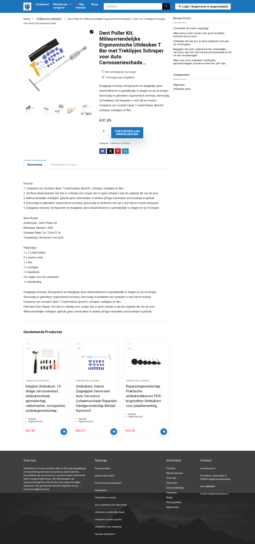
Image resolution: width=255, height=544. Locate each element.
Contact (171, 468)
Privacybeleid (173, 502)
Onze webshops (175, 487)
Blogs (94, 4)
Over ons (171, 478)
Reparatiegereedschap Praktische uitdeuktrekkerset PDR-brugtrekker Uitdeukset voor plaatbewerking (144, 396)
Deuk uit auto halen (105, 475)
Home (26, 19)
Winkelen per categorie (60, 6)
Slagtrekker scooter (105, 497)
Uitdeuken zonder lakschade (110, 512)
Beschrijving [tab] (35, 164)
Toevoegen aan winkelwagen (127, 133)
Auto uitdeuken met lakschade (111, 505)
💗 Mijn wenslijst (81, 6)
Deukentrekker (102, 468)
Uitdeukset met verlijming (108, 526)
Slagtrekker (101, 490)
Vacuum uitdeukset (105, 534)
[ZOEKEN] (166, 6)
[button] (91, 32)
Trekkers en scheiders (48, 19)
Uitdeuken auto (182, 88)
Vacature (171, 492)
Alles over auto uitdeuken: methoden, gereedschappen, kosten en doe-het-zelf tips (199, 62)
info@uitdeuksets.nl (217, 493)
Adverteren (172, 507)
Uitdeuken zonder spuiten (108, 519)
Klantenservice (174, 473)
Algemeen (179, 84)
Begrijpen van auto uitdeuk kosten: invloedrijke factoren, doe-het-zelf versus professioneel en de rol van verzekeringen (202, 52)
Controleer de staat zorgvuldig (190, 28)
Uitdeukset (42, 4)
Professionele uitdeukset (108, 483)
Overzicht (171, 482)
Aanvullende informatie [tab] (64, 164)
